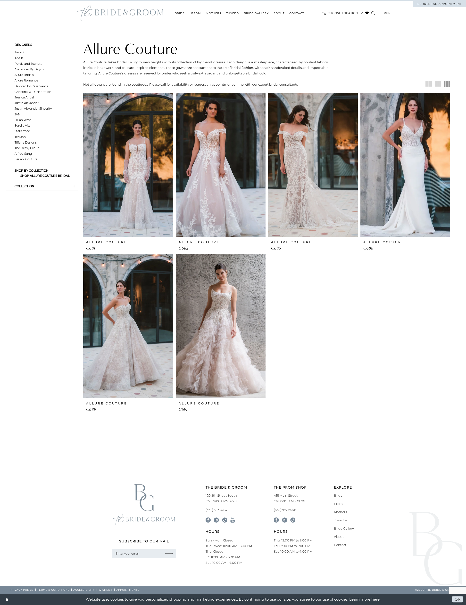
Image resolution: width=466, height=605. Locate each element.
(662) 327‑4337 (217, 510)
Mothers (340, 512)
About (339, 537)
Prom (338, 504)
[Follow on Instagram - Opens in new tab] (284, 520)
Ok (458, 599)
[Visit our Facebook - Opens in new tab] (208, 520)
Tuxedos (340, 520)
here (375, 599)
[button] (386, 13)
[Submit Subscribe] (169, 553)
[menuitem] (439, 3)
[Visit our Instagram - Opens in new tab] (216, 520)
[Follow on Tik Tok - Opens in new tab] (292, 520)
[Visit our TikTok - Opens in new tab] (224, 520)
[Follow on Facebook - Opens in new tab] (276, 520)
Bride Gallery (344, 528)
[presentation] (128, 165)
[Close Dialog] (7, 599)
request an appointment (439, 4)
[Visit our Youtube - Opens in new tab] (232, 520)
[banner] (120, 13)
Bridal (338, 495)
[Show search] (373, 13)
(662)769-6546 (285, 510)
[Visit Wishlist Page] (367, 13)
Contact (340, 545)
